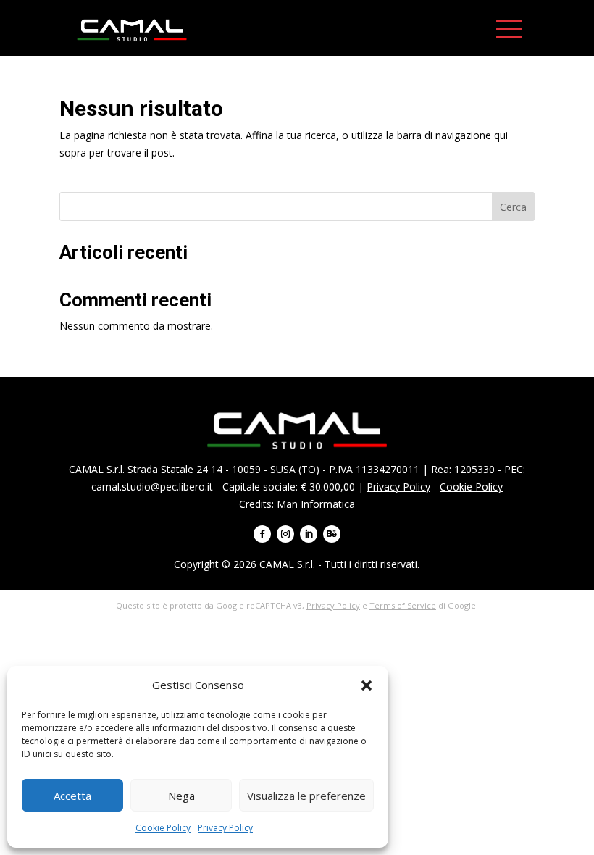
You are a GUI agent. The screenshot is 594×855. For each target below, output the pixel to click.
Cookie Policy (163, 828)
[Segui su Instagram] (285, 534)
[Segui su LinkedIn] (308, 534)
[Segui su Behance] (331, 534)
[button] (366, 685)
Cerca (513, 207)
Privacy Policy (225, 828)
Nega (181, 795)
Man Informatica (316, 504)
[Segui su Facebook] (262, 534)
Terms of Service (402, 605)
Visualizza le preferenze (306, 795)
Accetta (72, 795)
